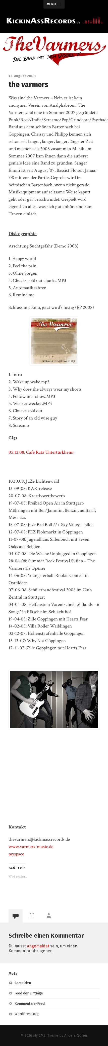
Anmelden (23, 983)
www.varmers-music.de (31, 847)
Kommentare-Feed (30, 1003)
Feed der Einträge (29, 993)
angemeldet (38, 946)
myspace (16, 854)
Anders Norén (75, 1035)
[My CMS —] (54, 20)
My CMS (39, 1035)
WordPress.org (27, 1014)
